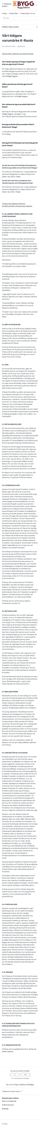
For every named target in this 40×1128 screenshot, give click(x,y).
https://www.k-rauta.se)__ (12, 246)
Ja (14, 1074)
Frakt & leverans (8, 1105)
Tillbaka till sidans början (11, 1091)
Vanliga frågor (13, 13)
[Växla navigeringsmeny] (36, 5)
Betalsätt (5, 1109)
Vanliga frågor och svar (28, 13)
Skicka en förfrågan (27, 1085)
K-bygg (4, 13)
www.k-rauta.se (7, 1051)
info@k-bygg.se (12, 76)
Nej (25, 1074)
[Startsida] (23, 5)
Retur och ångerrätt (9, 1101)
